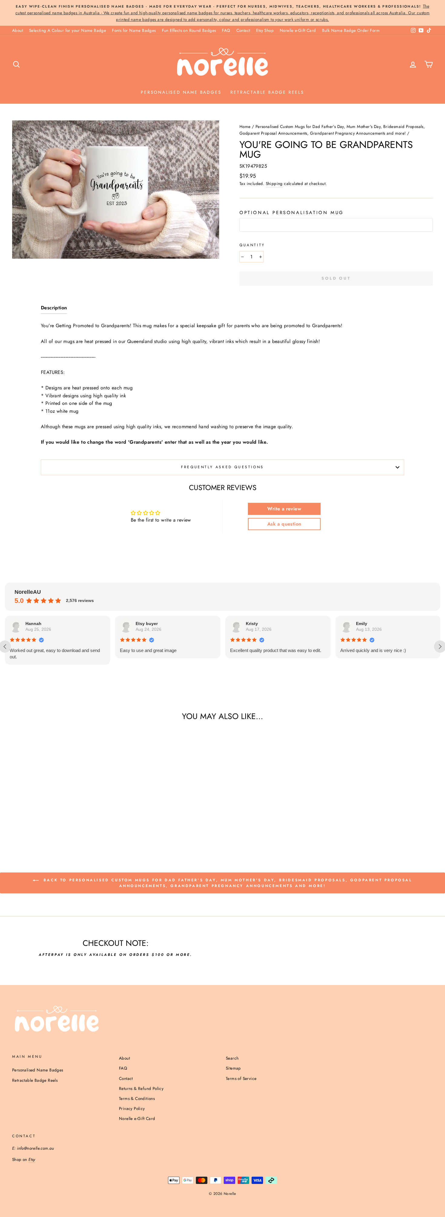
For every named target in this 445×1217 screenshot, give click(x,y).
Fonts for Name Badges (134, 30)
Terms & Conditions (137, 1098)
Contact (243, 30)
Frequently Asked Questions (222, 467)
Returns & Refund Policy (141, 1088)
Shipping (274, 183)
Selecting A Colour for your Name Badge (67, 30)
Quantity (252, 245)
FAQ (226, 30)
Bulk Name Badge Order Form (351, 30)
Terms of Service (241, 1078)
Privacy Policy (132, 1108)
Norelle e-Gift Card (298, 30)
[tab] (54, 309)
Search (232, 1058)
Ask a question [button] (284, 523)
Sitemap (233, 1068)
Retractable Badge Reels (267, 92)
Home (245, 126)
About (17, 30)
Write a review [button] (284, 508)
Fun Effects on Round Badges (189, 30)
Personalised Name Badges (181, 92)
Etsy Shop (265, 30)
